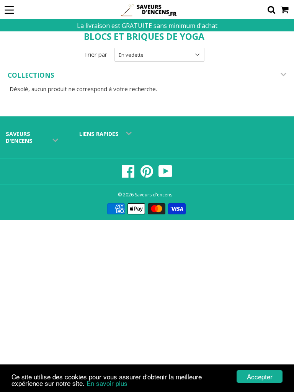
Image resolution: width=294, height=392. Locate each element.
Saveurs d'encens (153, 194)
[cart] (285, 9)
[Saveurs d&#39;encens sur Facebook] (128, 175)
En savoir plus (107, 383)
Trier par (95, 54)
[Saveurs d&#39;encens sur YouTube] (166, 175)
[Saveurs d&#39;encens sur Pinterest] (147, 175)
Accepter (260, 376)
